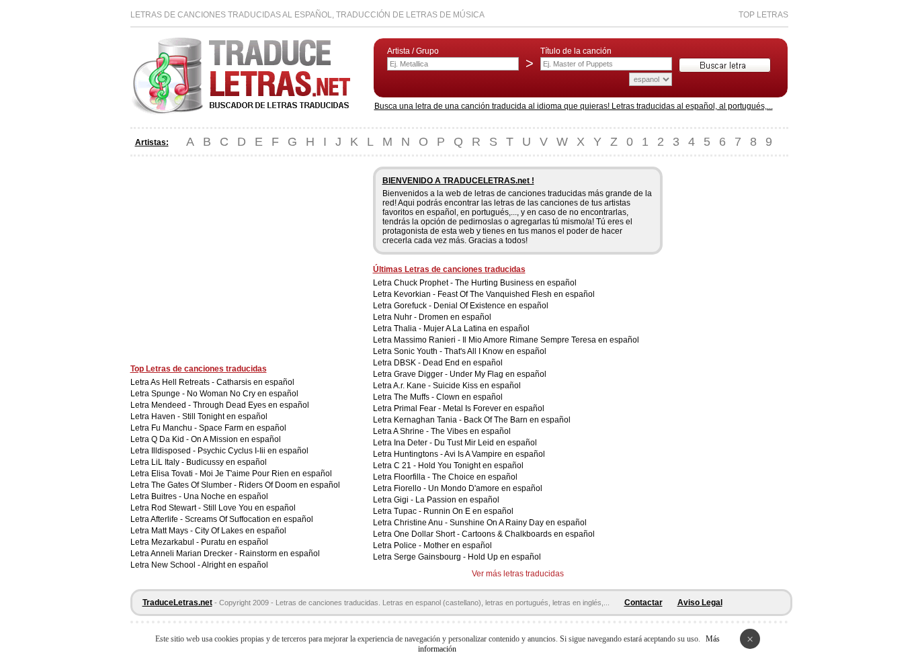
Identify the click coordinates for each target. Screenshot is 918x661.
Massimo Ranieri (425, 340)
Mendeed (168, 405)
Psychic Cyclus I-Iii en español (253, 450)
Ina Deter (410, 442)
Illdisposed (171, 450)
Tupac (405, 511)
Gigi (401, 499)
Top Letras (763, 14)
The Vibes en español (471, 431)
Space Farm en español (242, 428)
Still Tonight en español (224, 416)
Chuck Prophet (421, 283)
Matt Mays (169, 530)
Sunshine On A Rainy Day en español (518, 522)
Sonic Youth (415, 351)
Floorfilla (409, 477)
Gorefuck (410, 305)
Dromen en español (455, 317)
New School (173, 565)
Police (405, 545)
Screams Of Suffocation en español (249, 519)
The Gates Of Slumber (191, 485)
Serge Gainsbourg (427, 557)
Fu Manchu (171, 428)
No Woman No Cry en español (242, 393)
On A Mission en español (236, 439)
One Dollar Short (424, 534)
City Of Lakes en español (240, 530)
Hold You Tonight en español (471, 465)
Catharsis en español (255, 382)
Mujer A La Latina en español (476, 328)
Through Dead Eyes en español (251, 405)
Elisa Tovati (172, 473)
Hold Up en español (504, 557)
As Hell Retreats (180, 382)
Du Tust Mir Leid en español (485, 442)
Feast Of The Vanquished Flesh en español (516, 294)
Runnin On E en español (468, 511)
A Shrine (408, 431)
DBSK (405, 362)
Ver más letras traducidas (518, 573)
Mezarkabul (172, 542)
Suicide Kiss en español (477, 385)
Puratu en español (234, 542)
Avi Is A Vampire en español (494, 454)
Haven (163, 416)
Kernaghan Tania (425, 420)
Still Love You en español (249, 508)
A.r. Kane (409, 385)
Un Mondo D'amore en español (485, 488)
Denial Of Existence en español (490, 305)
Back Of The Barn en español (517, 420)
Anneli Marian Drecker (192, 553)
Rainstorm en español (279, 553)
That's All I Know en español (495, 351)
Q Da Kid (167, 439)
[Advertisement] (243, 261)
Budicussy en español (226, 462)
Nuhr (403, 317)
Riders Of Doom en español (289, 485)
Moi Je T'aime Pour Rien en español (266, 473)
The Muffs (411, 397)
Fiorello (407, 488)
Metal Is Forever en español (493, 408)
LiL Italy (165, 462)
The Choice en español (474, 477)
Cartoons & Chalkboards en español (528, 534)
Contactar (643, 602)
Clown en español (469, 397)
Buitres (164, 496)
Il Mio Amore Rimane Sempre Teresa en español (550, 340)
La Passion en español (457, 499)
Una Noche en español (225, 496)
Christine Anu (418, 522)
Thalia (405, 328)
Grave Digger (418, 374)
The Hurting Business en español (516, 283)
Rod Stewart (173, 508)
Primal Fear (415, 408)
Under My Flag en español (498, 374)
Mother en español (457, 545)
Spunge (165, 393)
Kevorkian (412, 294)
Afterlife (164, 519)
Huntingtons (416, 454)
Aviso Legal (699, 602)
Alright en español (235, 565)
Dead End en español (463, 362)
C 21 (402, 465)
